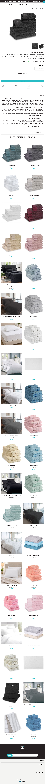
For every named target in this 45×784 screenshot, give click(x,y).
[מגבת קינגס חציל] (33, 213)
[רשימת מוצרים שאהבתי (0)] (11, 4)
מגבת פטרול (33, 734)
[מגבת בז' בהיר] (11, 663)
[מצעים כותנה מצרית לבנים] (11, 364)
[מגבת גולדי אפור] (33, 304)
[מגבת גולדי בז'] (11, 453)
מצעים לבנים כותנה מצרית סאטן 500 (11, 376)
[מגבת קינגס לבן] (11, 213)
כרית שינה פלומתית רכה (11, 585)
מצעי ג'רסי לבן (11, 555)
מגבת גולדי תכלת (34, 465)
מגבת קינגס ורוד (33, 255)
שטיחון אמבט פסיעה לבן (33, 675)
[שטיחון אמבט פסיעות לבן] (33, 364)
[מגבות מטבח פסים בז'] (11, 722)
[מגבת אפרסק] (33, 573)
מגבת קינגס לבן (11, 225)
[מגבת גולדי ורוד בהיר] (33, 423)
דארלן (41, 760)
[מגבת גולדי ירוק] (33, 483)
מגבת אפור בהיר (33, 285)
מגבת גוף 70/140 (39, 68)
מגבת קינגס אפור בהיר (33, 195)
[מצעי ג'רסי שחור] (33, 513)
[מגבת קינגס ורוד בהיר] (33, 603)
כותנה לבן (11, 645)
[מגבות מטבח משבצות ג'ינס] (33, 543)
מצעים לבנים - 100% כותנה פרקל (11, 406)
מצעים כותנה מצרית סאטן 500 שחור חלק (11, 495)
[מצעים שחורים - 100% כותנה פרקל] (11, 304)
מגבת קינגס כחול (11, 165)
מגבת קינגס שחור (36, 52)
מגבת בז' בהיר (11, 675)
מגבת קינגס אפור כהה (33, 165)
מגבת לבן (11, 195)
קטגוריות (41, 764)
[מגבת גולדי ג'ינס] (33, 393)
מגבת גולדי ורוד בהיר (33, 435)
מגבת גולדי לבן (33, 346)
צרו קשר (41, 768)
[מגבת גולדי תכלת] (33, 453)
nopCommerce (25, 779)
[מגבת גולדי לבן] (33, 334)
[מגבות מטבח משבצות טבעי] (33, 633)
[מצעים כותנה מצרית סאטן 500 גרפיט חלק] (33, 692)
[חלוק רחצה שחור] (11, 692)
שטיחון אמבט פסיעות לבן (33, 376)
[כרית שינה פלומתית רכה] (11, 573)
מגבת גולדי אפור (33, 316)
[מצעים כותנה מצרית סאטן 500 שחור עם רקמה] (11, 272)
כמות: (27, 77)
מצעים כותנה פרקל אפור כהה (11, 435)
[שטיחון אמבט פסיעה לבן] (33, 663)
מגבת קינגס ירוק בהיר (11, 525)
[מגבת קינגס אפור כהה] (33, 153)
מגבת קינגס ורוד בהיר (33, 615)
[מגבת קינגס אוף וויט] (11, 243)
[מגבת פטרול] (33, 722)
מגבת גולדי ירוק (33, 495)
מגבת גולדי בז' (11, 465)
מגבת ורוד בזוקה (11, 615)
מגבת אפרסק (34, 585)
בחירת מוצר (41, 65)
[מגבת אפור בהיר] (33, 272)
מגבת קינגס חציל (34, 225)
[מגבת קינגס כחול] (11, 153)
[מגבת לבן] (11, 183)
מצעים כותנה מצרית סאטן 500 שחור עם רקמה (11, 285)
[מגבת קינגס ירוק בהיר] (11, 513)
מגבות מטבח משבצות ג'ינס (33, 555)
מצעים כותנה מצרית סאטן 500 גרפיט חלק (33, 705)
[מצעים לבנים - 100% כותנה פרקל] (11, 393)
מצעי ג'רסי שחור (33, 525)
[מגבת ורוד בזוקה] (11, 603)
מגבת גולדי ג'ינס (33, 406)
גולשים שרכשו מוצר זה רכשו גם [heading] (22, 137)
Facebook (42, 772)
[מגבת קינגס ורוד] (33, 243)
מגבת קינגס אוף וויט (11, 255)
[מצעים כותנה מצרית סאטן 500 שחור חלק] (11, 483)
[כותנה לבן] (11, 633)
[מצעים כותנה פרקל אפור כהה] (11, 423)
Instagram (39, 772)
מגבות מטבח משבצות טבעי (33, 645)
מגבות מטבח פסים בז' (11, 734)
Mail (36, 772)
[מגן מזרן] (11, 334)
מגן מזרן (11, 346)
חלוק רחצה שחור (11, 705)
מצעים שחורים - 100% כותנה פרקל (11, 316)
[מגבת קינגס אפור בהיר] (33, 183)
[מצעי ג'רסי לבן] (11, 543)
